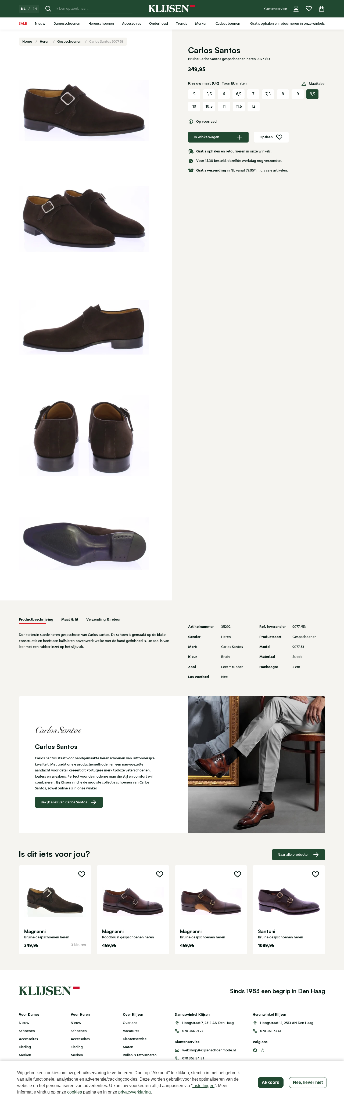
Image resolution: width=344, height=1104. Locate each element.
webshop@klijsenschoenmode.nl (209, 1050)
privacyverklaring (134, 1092)
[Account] (296, 9)
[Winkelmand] (321, 9)
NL (23, 9)
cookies (74, 1092)
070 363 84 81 (193, 1058)
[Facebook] (255, 1050)
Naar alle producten (294, 854)
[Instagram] (262, 1050)
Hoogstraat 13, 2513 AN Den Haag (286, 1023)
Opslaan (266, 137)
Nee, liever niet (308, 1082)
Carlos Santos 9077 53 (106, 41)
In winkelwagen (206, 137)
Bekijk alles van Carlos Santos (64, 802)
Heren (45, 41)
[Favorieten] (309, 9)
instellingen (203, 1085)
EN (35, 9)
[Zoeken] (48, 8)
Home (27, 41)
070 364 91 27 (192, 1031)
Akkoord (271, 1082)
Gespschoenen (69, 41)
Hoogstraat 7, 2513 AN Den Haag (208, 1023)
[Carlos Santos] (95, 730)
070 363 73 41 (270, 1031)
